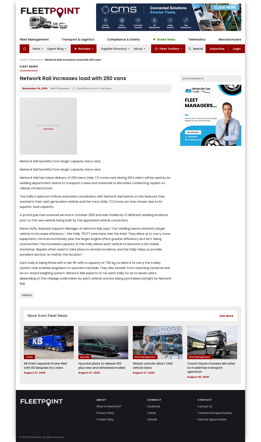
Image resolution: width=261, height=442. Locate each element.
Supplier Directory (114, 48)
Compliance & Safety (123, 39)
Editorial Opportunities (212, 419)
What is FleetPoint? (108, 406)
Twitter (151, 413)
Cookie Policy (105, 419)
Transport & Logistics (78, 39)
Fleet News (36, 59)
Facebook (153, 406)
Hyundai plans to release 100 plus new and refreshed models (102, 366)
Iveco (95, 88)
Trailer (29, 357)
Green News (166, 39)
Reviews (84, 48)
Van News (106, 88)
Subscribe (217, 48)
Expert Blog (55, 48)
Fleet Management (34, 39)
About (138, 48)
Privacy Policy (105, 413)
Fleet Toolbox (169, 48)
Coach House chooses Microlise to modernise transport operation (211, 368)
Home (23, 59)
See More (226, 316)
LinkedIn (152, 419)
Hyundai (84, 357)
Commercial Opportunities (215, 413)
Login (237, 48)
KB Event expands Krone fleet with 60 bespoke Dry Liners (45, 366)
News (36, 48)
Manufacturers (230, 39)
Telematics (197, 39)
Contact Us (205, 406)
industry (27, 295)
